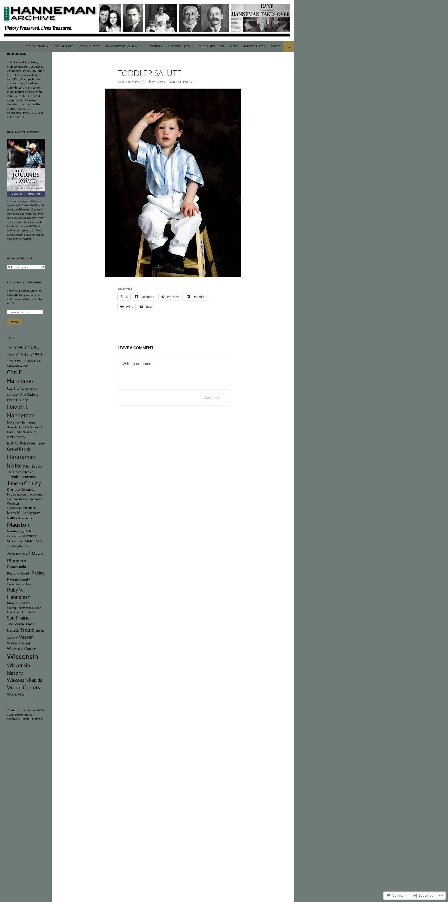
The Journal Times (20, 624)
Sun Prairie (18, 617)
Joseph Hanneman (21, 477)
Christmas (30, 388)
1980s (29, 361)
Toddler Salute (184, 82)
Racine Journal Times (20, 583)
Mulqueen (33, 541)
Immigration (35, 466)
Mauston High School (21, 531)
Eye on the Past (90, 46)
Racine (38, 572)
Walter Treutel (18, 643)
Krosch (12, 494)
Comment (212, 397)
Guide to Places (254, 46)
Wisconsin (22, 656)
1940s (25, 354)
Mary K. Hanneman (23, 512)
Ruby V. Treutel (18, 603)
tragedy (13, 630)
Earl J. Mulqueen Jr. (31, 427)
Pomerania (16, 567)
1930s (12, 355)
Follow (14, 321)
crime (22, 394)
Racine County (18, 579)
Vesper (26, 637)
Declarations (64, 46)
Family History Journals (123, 46)
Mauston (18, 524)
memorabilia (14, 535)
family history (16, 437)
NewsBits (155, 46)
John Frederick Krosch (20, 471)
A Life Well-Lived (179, 46)
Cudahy (32, 394)
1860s (11, 348)
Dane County (17, 400)
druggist (13, 427)
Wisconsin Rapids (24, 680)
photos (34, 552)
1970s (20, 360)
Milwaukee (29, 536)
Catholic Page (35, 46)
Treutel (28, 630)
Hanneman (21, 456)
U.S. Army (12, 637)
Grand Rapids (19, 449)
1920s (33, 347)
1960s (11, 361)
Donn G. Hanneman (22, 422)
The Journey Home (211, 46)
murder (12, 546)
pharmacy (24, 546)
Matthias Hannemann (21, 518)
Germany (37, 443)
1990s (37, 360)
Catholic (15, 388)
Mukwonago (15, 541)
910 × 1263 (159, 82)
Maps (233, 46)
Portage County (19, 573)
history (16, 465)
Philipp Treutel (16, 553)
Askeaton (13, 365)
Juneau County (24, 483)
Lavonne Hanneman (31, 494)
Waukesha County (21, 648)
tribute (40, 630)
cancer (24, 365)
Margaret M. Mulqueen (21, 507)
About (275, 46)
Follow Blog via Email (24, 282)
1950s (38, 354)
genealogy (18, 442)
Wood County (24, 687)
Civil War (12, 394)
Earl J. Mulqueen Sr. (21, 432)
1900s (22, 347)
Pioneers (16, 560)
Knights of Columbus (21, 489)
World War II (17, 694)
